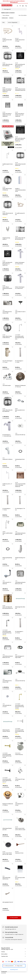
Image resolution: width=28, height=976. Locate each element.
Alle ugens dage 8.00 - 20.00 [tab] (7, 948)
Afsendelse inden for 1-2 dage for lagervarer (14, 934)
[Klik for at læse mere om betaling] (14, 962)
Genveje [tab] (3, 951)
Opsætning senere (14, 969)
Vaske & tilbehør (6, 15)
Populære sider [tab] (4, 956)
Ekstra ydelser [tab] (4, 954)
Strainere (11, 17)
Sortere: (9, 22)
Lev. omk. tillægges (6, 47)
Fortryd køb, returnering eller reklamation (13, 939)
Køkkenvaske (5, 17)
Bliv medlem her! (14, 2)
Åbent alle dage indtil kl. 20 (10, 929)
